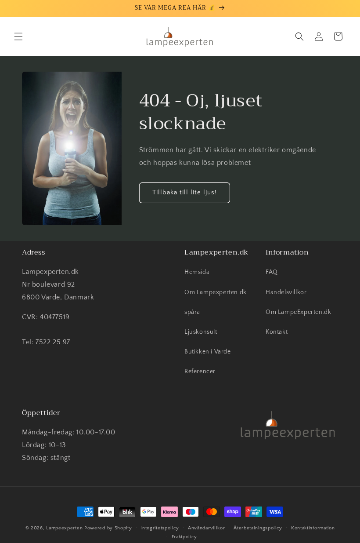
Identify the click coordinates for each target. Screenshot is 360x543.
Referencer (200, 371)
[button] (18, 36)
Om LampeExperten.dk (298, 312)
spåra (192, 312)
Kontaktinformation (313, 528)
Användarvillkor (206, 528)
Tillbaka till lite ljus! (184, 192)
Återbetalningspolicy (258, 528)
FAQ (272, 272)
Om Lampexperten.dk (215, 292)
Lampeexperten (64, 528)
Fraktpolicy (185, 536)
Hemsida (196, 272)
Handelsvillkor (286, 292)
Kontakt (277, 331)
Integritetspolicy (159, 528)
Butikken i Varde (207, 351)
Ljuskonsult (200, 331)
